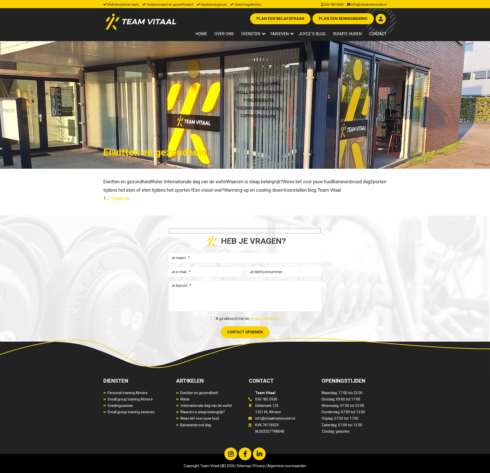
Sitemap (244, 466)
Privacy (259, 466)
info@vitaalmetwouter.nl (369, 4)
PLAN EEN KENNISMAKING (343, 18)
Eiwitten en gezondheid (199, 393)
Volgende (120, 198)
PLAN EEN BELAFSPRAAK (280, 18)
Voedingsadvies (120, 406)
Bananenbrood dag (195, 425)
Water (185, 399)
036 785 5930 (334, 4)
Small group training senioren (131, 412)
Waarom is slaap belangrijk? (202, 412)
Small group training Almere (130, 399)
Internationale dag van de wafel (206, 406)
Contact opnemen (245, 332)
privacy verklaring (264, 319)
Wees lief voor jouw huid (199, 418)
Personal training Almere (127, 393)
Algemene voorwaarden (286, 466)
